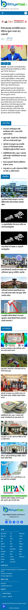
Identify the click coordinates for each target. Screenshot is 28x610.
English (21, 549)
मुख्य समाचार (3, 534)
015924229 (3, 574)
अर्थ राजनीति (12, 562)
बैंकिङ (2, 539)
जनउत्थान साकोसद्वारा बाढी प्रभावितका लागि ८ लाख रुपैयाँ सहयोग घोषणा (12, 132)
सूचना (20, 541)
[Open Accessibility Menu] (4, 606)
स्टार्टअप (11, 557)
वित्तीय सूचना (21, 534)
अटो (11, 541)
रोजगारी (20, 536)
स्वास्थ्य (11, 552)
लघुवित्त (20, 546)
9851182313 (3, 584)
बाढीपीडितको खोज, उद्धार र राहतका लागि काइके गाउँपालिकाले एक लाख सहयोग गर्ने (14, 156)
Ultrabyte (17, 608)
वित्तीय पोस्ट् (3, 536)
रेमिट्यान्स (21, 544)
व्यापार (11, 539)
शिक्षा (11, 554)
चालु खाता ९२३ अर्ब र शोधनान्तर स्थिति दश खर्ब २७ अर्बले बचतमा (15, 169)
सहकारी (2, 544)
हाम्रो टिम (3, 589)
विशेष (20, 552)
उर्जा (11, 534)
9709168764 (9, 574)
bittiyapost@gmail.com (6, 576)
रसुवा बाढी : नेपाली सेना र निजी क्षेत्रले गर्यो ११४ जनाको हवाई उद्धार (14, 139)
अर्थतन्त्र (2, 557)
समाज (11, 546)
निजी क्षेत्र (3, 559)
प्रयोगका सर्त (21, 557)
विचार (2, 549)
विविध (20, 554)
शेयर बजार (3, 546)
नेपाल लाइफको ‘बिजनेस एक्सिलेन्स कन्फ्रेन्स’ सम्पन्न (14, 163)
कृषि (11, 536)
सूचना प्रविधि (12, 549)
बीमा (2, 541)
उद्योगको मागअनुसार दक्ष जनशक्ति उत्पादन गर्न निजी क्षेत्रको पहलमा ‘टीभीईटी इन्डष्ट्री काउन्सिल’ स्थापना (14, 147)
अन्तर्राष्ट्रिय (12, 559)
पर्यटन (11, 544)
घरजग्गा (20, 539)
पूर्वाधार (2, 562)
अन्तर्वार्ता (3, 554)
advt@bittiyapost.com (6, 586)
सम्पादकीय (3, 552)
